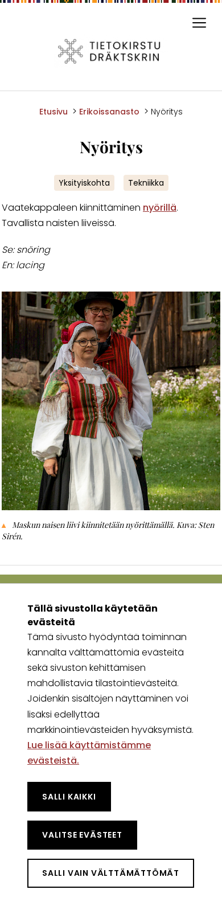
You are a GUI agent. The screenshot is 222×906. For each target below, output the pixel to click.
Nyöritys (167, 111)
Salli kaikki (69, 796)
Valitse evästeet (82, 835)
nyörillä (159, 207)
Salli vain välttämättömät (110, 873)
